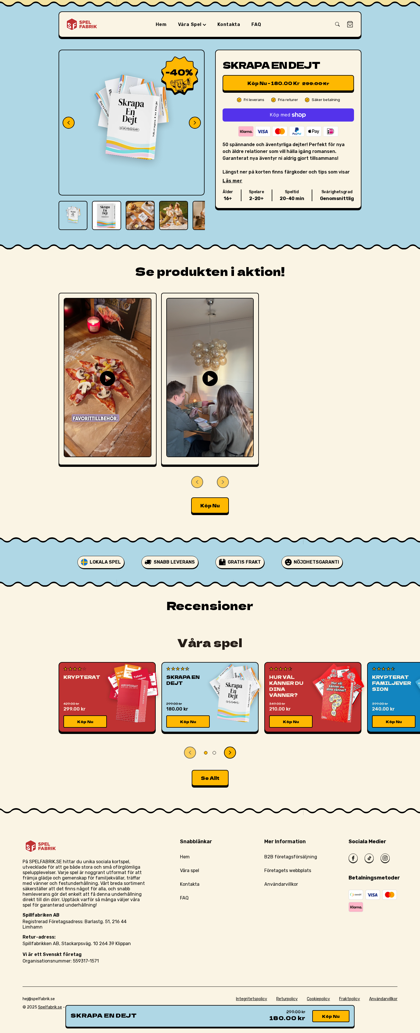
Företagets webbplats (287, 870)
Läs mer (232, 180)
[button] (337, 24)
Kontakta (189, 884)
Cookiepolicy (318, 998)
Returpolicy (287, 998)
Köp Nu (210, 505)
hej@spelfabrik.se (39, 998)
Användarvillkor (281, 884)
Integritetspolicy (251, 998)
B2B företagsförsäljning (290, 857)
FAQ (184, 898)
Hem (185, 857)
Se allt (210, 777)
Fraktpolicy (349, 998)
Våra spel (190, 24)
